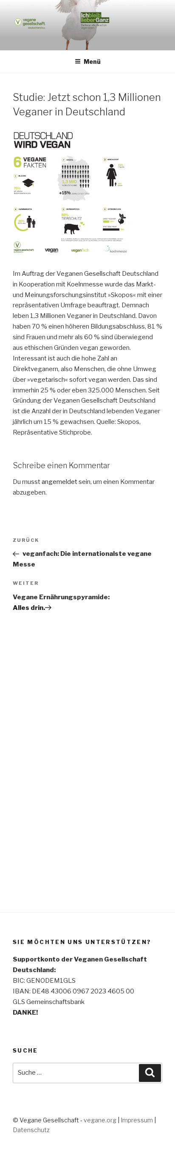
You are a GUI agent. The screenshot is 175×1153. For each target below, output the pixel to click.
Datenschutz (31, 1129)
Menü (92, 61)
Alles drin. (29, 608)
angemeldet (59, 482)
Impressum (137, 1120)
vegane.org (100, 1120)
